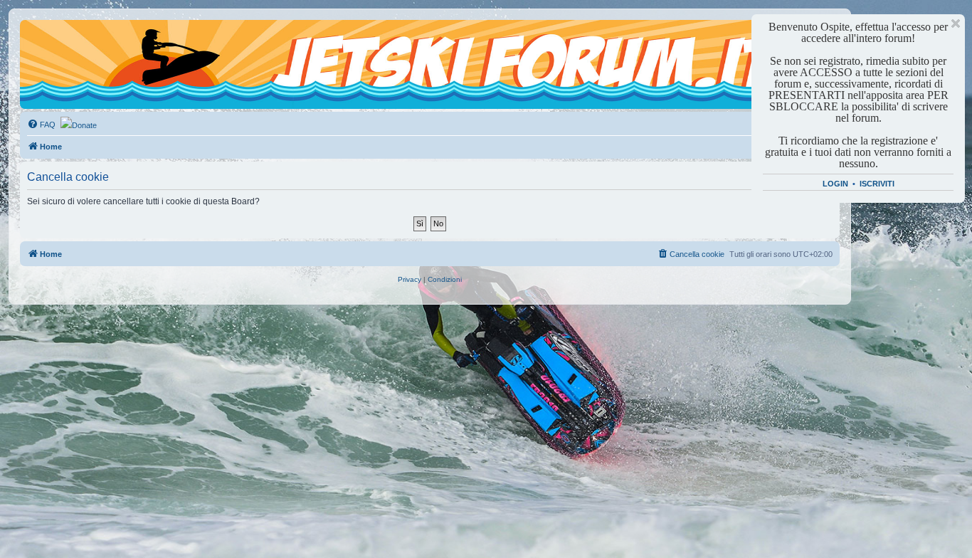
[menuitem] (41, 124)
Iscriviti (877, 183)
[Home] (84, 46)
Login (835, 183)
